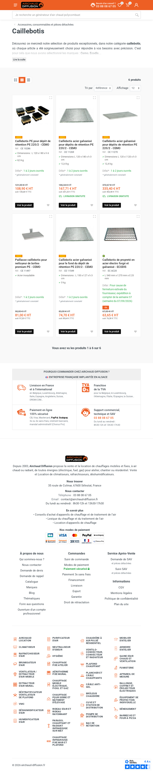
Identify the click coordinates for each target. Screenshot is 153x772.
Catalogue (31, 581)
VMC (21, 703)
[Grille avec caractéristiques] (22, 80)
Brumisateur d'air (27, 664)
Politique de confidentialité (121, 598)
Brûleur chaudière (92, 694)
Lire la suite (19, 59)
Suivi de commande (76, 559)
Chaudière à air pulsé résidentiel (94, 640)
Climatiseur (27, 647)
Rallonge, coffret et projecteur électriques (128, 687)
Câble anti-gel (93, 685)
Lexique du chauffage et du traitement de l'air (76, 518)
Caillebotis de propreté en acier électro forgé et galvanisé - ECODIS (118, 263)
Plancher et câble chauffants (94, 675)
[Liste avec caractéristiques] (28, 80)
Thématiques (32, 598)
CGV (121, 587)
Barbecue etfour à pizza (128, 716)
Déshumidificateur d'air (29, 711)
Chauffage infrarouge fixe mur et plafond (60, 741)
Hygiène (57, 656)
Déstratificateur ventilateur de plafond (29, 695)
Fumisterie (127, 667)
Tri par (89, 88)
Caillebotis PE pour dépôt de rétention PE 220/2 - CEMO (33, 142)
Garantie (76, 596)
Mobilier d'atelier (125, 639)
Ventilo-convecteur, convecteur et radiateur (94, 653)
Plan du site (121, 604)
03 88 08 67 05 (104, 418)
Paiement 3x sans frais (76, 574)
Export (77, 591)
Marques (31, 587)
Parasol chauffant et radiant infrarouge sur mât (61, 725)
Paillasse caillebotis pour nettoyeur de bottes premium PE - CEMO (31, 263)
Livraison (76, 585)
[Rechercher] (137, 15)
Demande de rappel (32, 576)
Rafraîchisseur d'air (29, 655)
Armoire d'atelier (125, 648)
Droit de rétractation (76, 602)
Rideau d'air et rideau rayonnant (61, 712)
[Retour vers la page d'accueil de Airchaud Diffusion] (32, 5)
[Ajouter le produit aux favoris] (48, 205)
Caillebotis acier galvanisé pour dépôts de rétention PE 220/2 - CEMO (76, 144)
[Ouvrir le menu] (15, 5)
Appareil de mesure (127, 675)
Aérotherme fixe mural (60, 673)
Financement (76, 580)
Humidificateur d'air (29, 720)
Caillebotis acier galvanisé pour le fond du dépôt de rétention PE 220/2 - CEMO (76, 263)
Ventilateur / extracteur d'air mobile (28, 674)
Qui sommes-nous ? (31, 559)
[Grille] (15, 80)
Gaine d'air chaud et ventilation (127, 659)
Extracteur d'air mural (27, 684)
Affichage (122, 88)
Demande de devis (31, 570)
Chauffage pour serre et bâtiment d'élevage (61, 698)
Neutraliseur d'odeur (61, 648)
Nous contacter (31, 565)
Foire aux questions (31, 604)
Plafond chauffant (93, 665)
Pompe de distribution (94, 715)
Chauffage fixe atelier (60, 664)
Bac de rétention (92, 724)
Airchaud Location (25, 639)
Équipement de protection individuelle (129, 700)
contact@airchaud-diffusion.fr (79, 499)
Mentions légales (121, 593)
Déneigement (128, 709)
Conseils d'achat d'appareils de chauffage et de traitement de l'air (75, 514)
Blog (32, 593)
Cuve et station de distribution (94, 705)
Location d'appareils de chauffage (75, 522)
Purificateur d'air (61, 639)
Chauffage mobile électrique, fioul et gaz (60, 684)
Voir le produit (24, 205)
